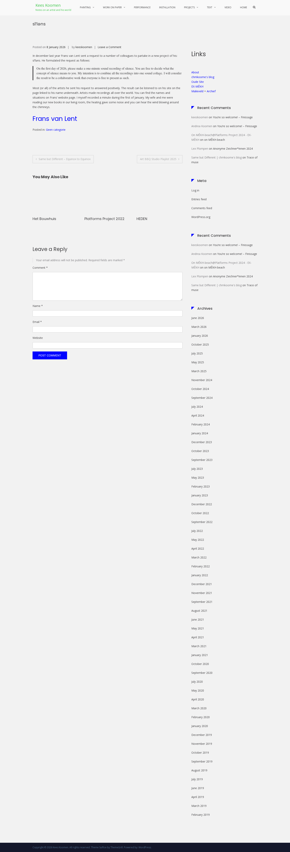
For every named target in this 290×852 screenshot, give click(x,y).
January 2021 (199, 655)
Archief (211, 91)
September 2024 (201, 398)
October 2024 (200, 389)
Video (228, 7)
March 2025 (199, 371)
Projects (189, 7)
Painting (85, 7)
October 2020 (200, 664)
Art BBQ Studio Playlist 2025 (158, 159)
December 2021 (201, 584)
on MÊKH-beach (214, 140)
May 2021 (197, 628)
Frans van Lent (55, 118)
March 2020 (199, 708)
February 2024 (200, 424)
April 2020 (197, 699)
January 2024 (199, 433)
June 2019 (197, 788)
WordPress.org (200, 217)
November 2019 (201, 744)
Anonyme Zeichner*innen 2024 (233, 148)
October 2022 (200, 513)
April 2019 (197, 797)
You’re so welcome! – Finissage (233, 117)
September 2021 (201, 602)
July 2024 (197, 406)
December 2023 (201, 442)
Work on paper (112, 7)
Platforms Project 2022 (53, 218)
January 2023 (199, 495)
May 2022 (197, 540)
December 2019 (201, 735)
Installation (167, 7)
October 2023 (200, 451)
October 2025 (200, 344)
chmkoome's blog (202, 77)
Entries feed (199, 199)
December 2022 (201, 504)
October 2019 (200, 752)
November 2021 (201, 593)
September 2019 (201, 761)
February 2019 (200, 815)
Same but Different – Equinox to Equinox (65, 159)
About (195, 72)
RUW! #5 (144, 218)
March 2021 (199, 646)
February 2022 (200, 566)
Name (38, 306)
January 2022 (199, 575)
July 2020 (197, 681)
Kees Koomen (48, 5)
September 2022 (201, 522)
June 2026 (197, 318)
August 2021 (199, 610)
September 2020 (201, 673)
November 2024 (201, 380)
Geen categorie (55, 129)
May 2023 (197, 477)
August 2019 (199, 770)
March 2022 (199, 557)
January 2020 (199, 726)
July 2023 (197, 469)
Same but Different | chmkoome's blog (216, 157)
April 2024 (197, 415)
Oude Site (197, 82)
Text (209, 7)
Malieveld (197, 91)
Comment (40, 267)
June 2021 (197, 619)
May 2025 (197, 362)
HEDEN (89, 218)
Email (37, 322)
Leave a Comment (109, 47)
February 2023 (200, 486)
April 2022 (197, 548)
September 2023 (201, 460)
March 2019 (199, 806)
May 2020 (197, 690)
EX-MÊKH (197, 86)
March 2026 (199, 327)
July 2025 (197, 353)
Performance (142, 7)
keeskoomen (84, 47)
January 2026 (199, 335)
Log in (195, 190)
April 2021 (197, 637)
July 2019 (197, 779)
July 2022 (197, 531)
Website (38, 338)
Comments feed (201, 208)
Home (243, 7)
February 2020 (200, 717)
